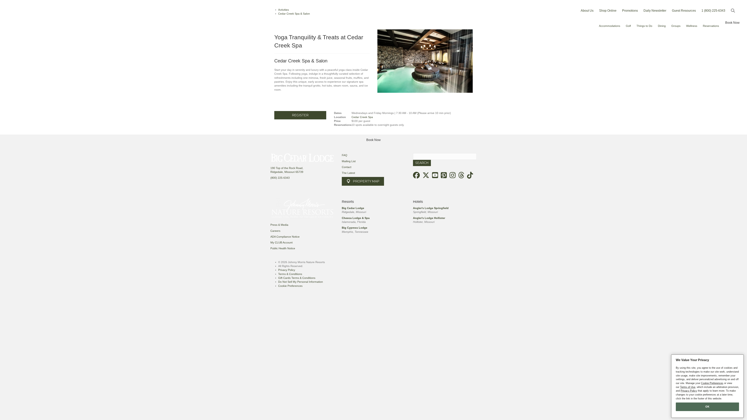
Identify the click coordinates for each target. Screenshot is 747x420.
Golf (628, 25)
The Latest (348, 172)
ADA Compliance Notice (285, 236)
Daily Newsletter (655, 10)
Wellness (691, 25)
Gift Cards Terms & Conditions (296, 277)
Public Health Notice (282, 248)
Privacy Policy (286, 269)
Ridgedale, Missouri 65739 (286, 171)
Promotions (630, 10)
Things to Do (644, 25)
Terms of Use (687, 387)
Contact (346, 167)
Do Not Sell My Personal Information (300, 281)
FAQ (344, 155)
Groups (675, 25)
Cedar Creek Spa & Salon (300, 60)
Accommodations (609, 25)
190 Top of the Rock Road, (286, 168)
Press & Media (279, 224)
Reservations (711, 25)
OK (707, 406)
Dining (662, 25)
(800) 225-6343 (280, 177)
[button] (733, 10)
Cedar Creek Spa (362, 117)
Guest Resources (684, 10)
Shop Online (607, 10)
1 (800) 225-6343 (713, 10)
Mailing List (349, 161)
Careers (275, 230)
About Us (587, 10)
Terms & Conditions (290, 274)
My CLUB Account (281, 242)
